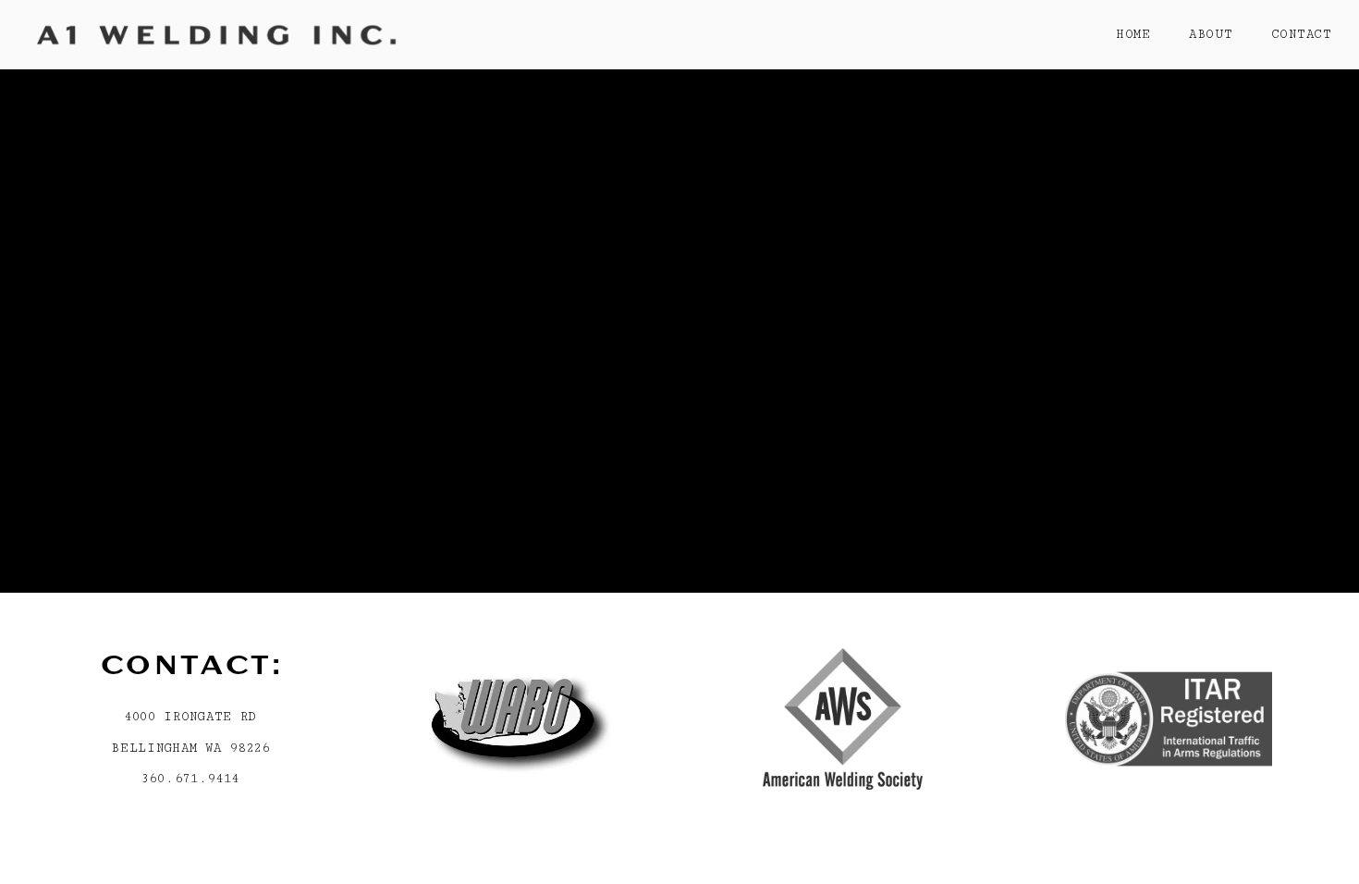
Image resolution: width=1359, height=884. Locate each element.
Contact (1301, 34)
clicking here (371, 197)
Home (1133, 34)
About (1211, 34)
